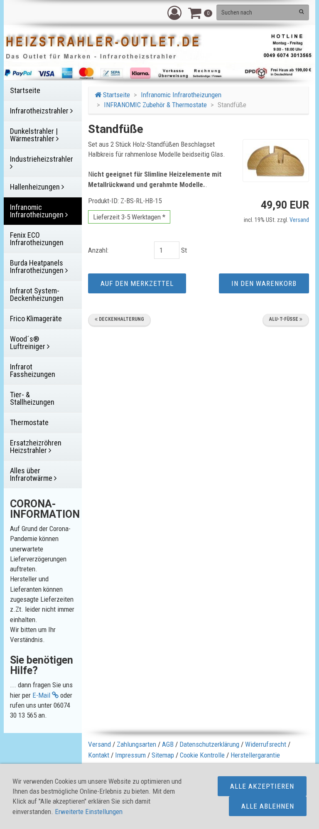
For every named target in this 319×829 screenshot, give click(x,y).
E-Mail (42, 695)
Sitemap (163, 755)
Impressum (130, 755)
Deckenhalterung (121, 319)
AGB (168, 744)
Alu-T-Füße (284, 319)
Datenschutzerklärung (209, 744)
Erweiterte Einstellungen (89, 811)
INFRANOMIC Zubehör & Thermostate (155, 105)
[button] (174, 12)
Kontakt (98, 755)
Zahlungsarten (136, 744)
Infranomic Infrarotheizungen (181, 95)
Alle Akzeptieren (262, 786)
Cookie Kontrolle (202, 755)
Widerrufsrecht (265, 744)
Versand (299, 220)
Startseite (115, 95)
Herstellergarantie (255, 755)
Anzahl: (98, 250)
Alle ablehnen (267, 806)
